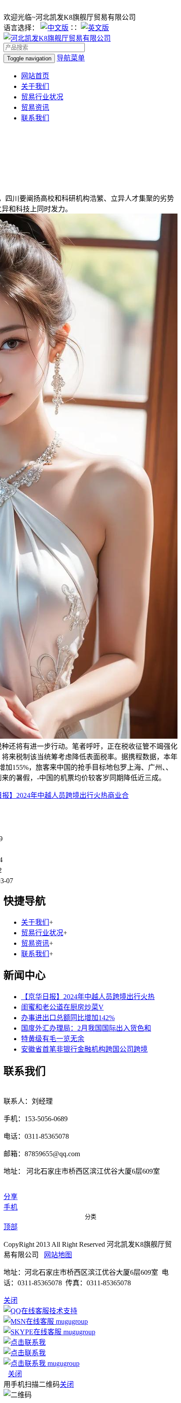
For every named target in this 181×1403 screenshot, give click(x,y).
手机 (11, 1207)
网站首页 (35, 76)
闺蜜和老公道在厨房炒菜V (62, 1007)
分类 (90, 1217)
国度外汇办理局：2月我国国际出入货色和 (86, 1028)
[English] (95, 28)
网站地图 (58, 1255)
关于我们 (35, 86)
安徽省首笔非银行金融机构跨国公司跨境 (84, 1049)
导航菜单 (71, 58)
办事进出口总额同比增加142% (68, 1017)
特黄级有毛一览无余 (52, 1038)
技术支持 (63, 1311)
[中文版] (54, 28)
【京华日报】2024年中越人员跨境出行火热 (88, 996)
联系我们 (35, 118)
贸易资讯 (35, 107)
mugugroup (71, 1321)
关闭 (15, 1374)
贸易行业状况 (42, 97)
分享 (11, 1196)
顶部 (11, 1227)
